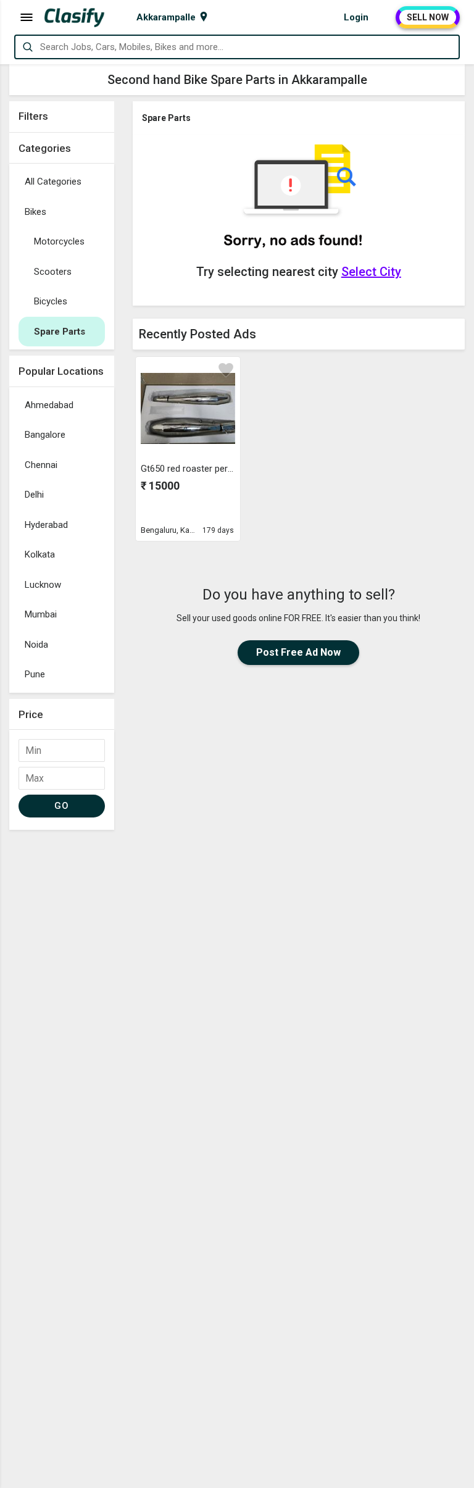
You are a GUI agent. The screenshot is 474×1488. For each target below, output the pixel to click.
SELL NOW (428, 17)
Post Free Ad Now (298, 652)
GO (61, 805)
